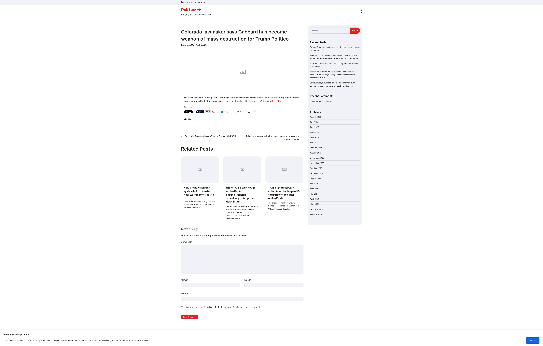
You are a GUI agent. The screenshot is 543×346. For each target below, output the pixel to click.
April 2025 (314, 199)
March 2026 (315, 142)
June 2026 (314, 127)
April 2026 (314, 137)
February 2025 (316, 209)
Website (185, 293)
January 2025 (316, 214)
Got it (532, 340)
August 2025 (315, 178)
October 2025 (316, 168)
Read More (276, 101)
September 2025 (317, 173)
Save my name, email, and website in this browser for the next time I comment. (222, 307)
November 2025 (317, 163)
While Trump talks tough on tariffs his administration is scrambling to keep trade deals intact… (241, 194)
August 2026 (315, 117)
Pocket (215, 112)
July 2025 (314, 183)
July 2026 (314, 122)
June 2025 (314, 188)
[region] (271, 338)
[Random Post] (360, 11)
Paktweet (191, 10)
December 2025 (317, 158)
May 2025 (314, 194)
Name (184, 279)
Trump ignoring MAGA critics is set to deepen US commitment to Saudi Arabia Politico (284, 193)
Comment (186, 241)
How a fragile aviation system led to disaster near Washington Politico (199, 191)
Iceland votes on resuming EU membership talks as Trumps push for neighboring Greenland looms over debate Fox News (332, 74)
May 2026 (314, 132)
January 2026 (316, 153)
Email (247, 279)
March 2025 (315, 204)
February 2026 (316, 147)
